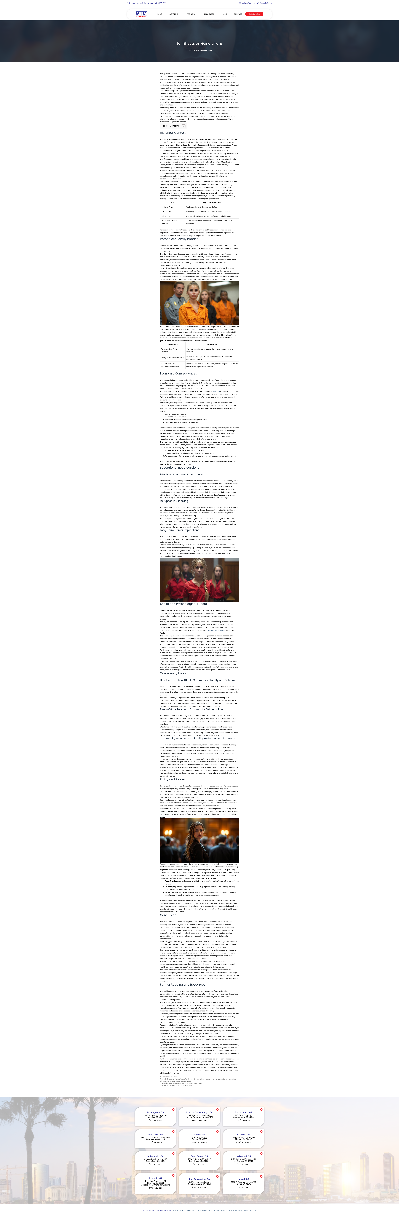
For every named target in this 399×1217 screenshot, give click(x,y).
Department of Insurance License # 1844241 (217, 1211)
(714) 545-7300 (155, 1142)
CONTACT (238, 14)
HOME (159, 14)
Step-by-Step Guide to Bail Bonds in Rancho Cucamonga (182, 1083)
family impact (190, 1079)
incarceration (209, 1079)
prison (162, 1081)
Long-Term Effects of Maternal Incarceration (178, 1085)
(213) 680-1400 (243, 1164)
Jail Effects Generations (170, 1077)
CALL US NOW (254, 14)
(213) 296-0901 (155, 1120)
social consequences (172, 1081)
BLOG (225, 14)
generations (200, 1079)
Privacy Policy (237, 1211)
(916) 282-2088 (243, 1120)
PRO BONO (191, 14)
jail (234, 1079)
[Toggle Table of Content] (182, 126)
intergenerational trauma (224, 1079)
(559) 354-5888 (199, 1142)
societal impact (185, 1081)
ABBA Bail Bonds (206, 50)
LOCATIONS (173, 14)
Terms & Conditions (249, 1211)
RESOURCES (209, 14)
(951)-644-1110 (155, 1188)
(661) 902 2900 (155, 1164)
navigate (216, 391)
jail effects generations (216, 630)
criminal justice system (170, 1079)
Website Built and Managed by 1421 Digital (187, 1211)
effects (181, 1079)
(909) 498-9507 (199, 1120)
